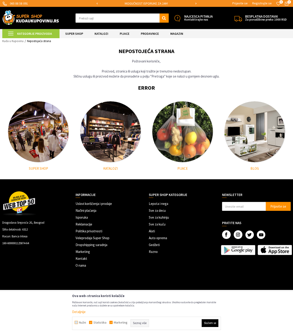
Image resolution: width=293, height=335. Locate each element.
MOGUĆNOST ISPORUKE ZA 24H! (146, 3)
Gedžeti (154, 245)
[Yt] (261, 234)
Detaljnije (79, 312)
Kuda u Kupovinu (13, 41)
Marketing (83, 251)
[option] (146, 3)
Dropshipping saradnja (91, 245)
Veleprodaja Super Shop (92, 238)
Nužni (82, 322)
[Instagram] (238, 234)
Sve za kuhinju (159, 217)
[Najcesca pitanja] (177, 18)
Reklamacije (84, 224)
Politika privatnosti (89, 231)
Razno (153, 251)
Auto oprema (158, 238)
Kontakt (81, 258)
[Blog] (254, 131)
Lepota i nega (158, 203)
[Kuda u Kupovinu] (30, 17)
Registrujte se (262, 3)
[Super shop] (38, 131)
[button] (122, 18)
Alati (152, 231)
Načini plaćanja (86, 210)
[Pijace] (182, 131)
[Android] (238, 250)
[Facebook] (226, 234)
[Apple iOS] (275, 250)
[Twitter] (249, 234)
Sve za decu (157, 210)
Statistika (99, 322)
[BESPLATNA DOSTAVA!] (238, 18)
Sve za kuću (157, 224)
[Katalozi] (110, 131)
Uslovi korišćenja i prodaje (94, 203)
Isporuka (82, 217)
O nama (81, 265)
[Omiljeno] (278, 4)
